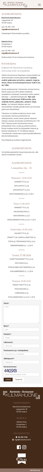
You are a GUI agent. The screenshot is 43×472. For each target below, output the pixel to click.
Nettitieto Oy (35, 470)
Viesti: (6, 303)
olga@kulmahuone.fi (10, 29)
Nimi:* (6, 326)
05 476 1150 (22, 437)
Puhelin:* (7, 334)
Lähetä (8, 379)
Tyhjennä (18, 379)
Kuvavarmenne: (10, 367)
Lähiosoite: (8, 342)
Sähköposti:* (9, 358)
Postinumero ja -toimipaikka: (16, 350)
